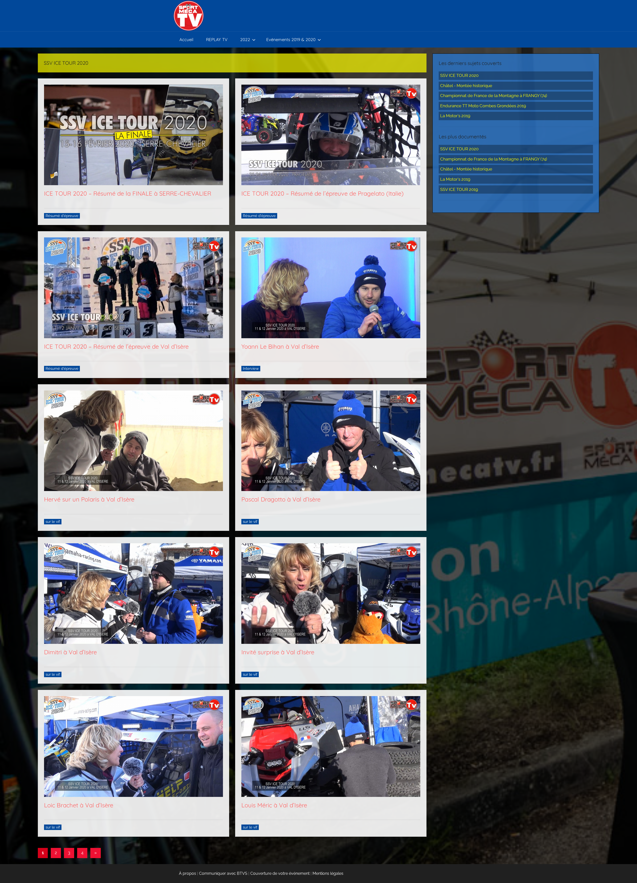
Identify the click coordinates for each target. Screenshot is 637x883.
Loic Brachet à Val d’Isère (78, 805)
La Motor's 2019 (455, 115)
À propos (187, 873)
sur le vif (53, 521)
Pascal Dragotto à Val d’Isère (280, 499)
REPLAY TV (216, 39)
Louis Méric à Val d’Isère (274, 805)
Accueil (186, 39)
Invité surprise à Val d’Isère (277, 652)
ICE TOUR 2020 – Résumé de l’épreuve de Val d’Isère (116, 346)
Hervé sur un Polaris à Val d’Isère (89, 499)
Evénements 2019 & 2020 (291, 39)
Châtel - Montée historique (466, 85)
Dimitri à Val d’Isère (70, 652)
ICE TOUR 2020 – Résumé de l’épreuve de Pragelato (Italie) (322, 193)
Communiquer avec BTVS (223, 873)
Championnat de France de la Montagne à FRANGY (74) (493, 95)
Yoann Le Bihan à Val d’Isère (280, 346)
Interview (251, 368)
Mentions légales (328, 873)
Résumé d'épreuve (62, 216)
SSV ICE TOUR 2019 (459, 189)
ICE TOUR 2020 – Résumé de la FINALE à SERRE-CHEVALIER (127, 193)
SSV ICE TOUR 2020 (459, 75)
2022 (245, 39)
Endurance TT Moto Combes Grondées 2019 (483, 105)
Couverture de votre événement (280, 873)
